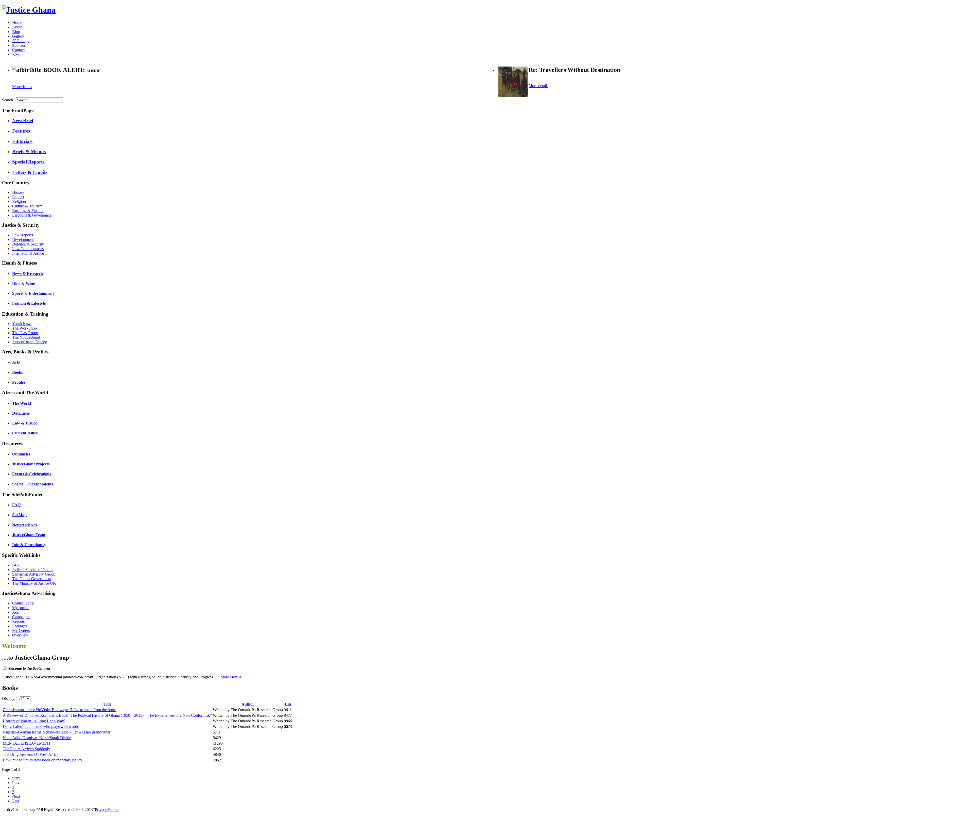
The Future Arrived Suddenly (26, 749)
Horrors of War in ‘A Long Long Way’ (34, 721)
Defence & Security (28, 244)
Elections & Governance (31, 215)
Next (16, 796)
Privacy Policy (106, 809)
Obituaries (21, 454)
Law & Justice (24, 423)
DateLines (21, 413)
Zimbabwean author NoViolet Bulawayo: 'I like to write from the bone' (59, 710)
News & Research (27, 273)
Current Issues (25, 433)
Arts (16, 362)
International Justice (28, 253)
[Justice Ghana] (29, 9)
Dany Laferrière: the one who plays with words (41, 726)
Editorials (22, 141)
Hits (288, 704)
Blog (16, 31)
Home (17, 22)
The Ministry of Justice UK (34, 583)
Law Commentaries (28, 249)
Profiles (18, 382)
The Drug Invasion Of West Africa (30, 754)
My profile (20, 608)
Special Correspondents (32, 484)
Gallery (18, 36)
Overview (20, 635)
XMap (17, 54)
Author (247, 704)
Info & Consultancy (29, 545)
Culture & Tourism (27, 206)
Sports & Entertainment (33, 293)
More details (22, 87)
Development (23, 239)
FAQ (16, 505)
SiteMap (19, 515)
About (17, 27)
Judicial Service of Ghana (32, 569)
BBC (16, 565)
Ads (15, 612)
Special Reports (28, 162)
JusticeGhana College (29, 342)
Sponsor (18, 45)
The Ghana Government (31, 579)
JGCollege (20, 41)
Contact (18, 50)
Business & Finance (28, 210)
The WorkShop (24, 328)
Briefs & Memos (29, 151)
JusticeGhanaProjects (30, 464)
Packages (19, 626)
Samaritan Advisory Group (33, 574)
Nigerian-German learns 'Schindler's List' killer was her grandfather (56, 732)
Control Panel (23, 603)
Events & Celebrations (31, 474)
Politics (18, 197)
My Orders (21, 630)
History (18, 192)
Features (21, 131)
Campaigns (21, 617)
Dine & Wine (23, 283)
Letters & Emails (29, 172)
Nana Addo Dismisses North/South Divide (37, 738)
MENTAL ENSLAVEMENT (27, 743)
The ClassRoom (25, 333)
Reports (18, 621)
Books (17, 372)
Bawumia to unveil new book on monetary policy (42, 760)
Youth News (22, 323)
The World (21, 403)
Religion (19, 201)
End (15, 801)
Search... (9, 100)
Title (107, 704)
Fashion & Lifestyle (29, 303)
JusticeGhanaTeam (28, 535)
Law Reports (22, 235)
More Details (230, 677)
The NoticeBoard (26, 337)
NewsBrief (22, 120)
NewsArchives (24, 525)
